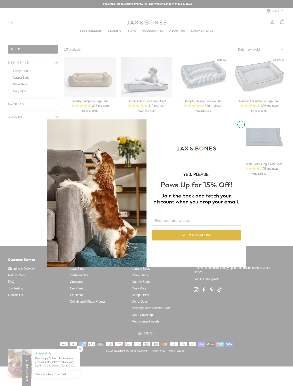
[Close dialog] (241, 124)
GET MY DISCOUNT (196, 235)
